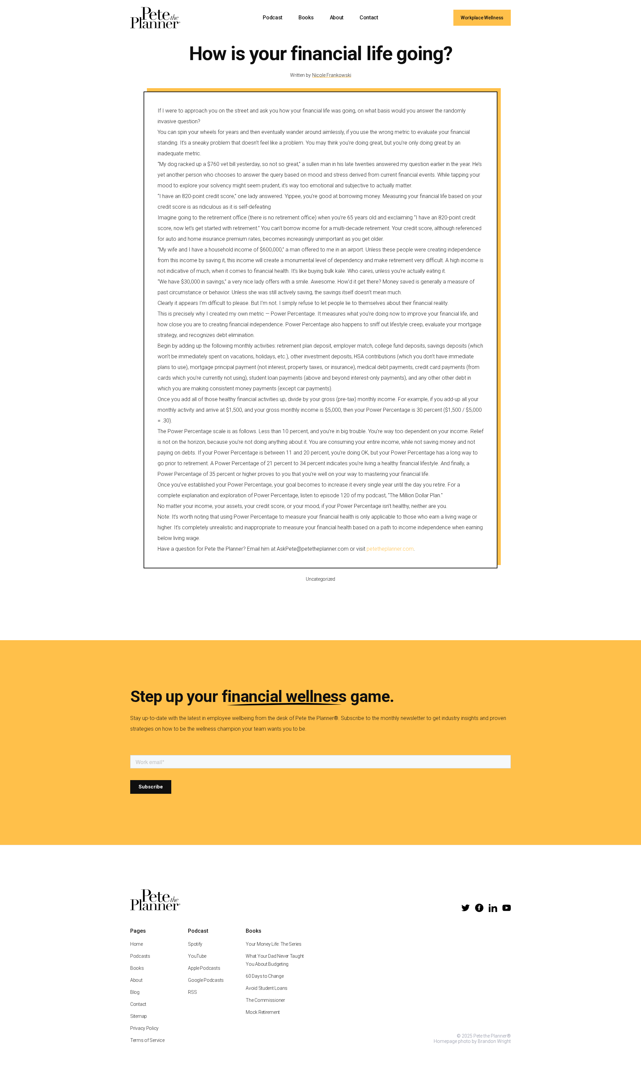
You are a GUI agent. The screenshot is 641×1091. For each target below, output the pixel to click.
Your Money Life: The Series (273, 944)
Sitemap (138, 1016)
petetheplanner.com (390, 549)
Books (305, 17)
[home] (155, 17)
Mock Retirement (263, 1012)
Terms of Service (147, 1040)
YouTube (197, 956)
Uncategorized (320, 579)
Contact (369, 17)
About (337, 17)
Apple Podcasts (204, 968)
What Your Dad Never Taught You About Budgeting (275, 960)
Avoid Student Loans (266, 988)
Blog (135, 992)
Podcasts (140, 956)
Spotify (195, 944)
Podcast (272, 17)
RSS (192, 992)
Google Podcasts (206, 980)
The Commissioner (265, 1000)
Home (136, 944)
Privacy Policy (144, 1028)
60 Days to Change (264, 976)
